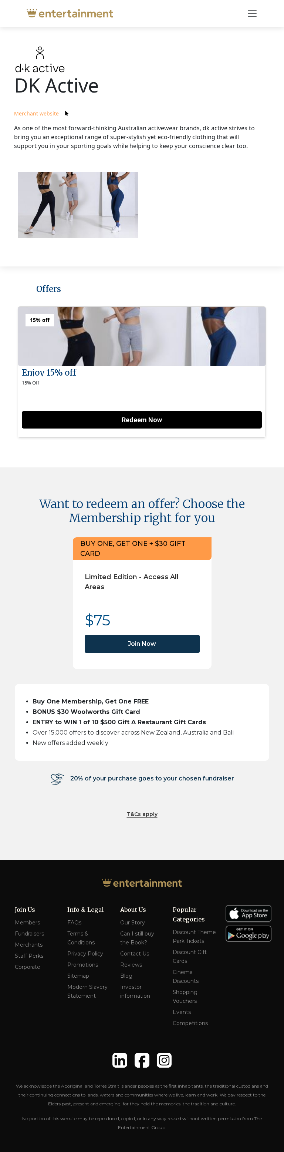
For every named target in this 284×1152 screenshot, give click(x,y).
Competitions (190, 1023)
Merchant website (36, 113)
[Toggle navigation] (252, 14)
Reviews (131, 964)
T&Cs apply (142, 814)
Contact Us (134, 953)
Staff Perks (29, 956)
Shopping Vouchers (185, 996)
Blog (126, 976)
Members (27, 922)
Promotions (82, 964)
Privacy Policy (85, 953)
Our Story (132, 922)
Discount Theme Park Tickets (194, 936)
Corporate (27, 967)
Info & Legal (85, 909)
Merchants (29, 944)
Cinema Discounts (186, 976)
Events (182, 1012)
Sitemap (78, 976)
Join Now (142, 643)
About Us (133, 909)
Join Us (25, 909)
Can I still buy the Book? (137, 938)
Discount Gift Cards (190, 956)
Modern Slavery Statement (87, 991)
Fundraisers (29, 933)
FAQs (74, 922)
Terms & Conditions (81, 938)
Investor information (135, 991)
